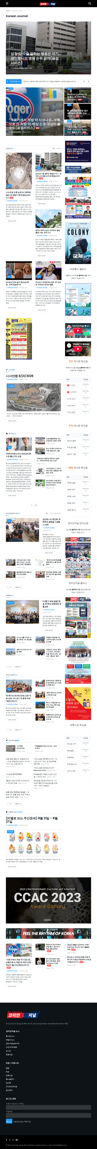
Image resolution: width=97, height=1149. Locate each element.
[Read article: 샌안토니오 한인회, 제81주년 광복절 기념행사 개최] (22, 530)
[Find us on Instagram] (13, 1140)
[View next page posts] (36, 505)
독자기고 (10, 603)
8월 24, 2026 (53, 236)
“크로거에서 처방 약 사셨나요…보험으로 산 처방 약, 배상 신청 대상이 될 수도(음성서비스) (34, 124)
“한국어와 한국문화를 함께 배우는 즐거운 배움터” (53, 562)
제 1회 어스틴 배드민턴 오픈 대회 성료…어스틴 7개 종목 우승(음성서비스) (18, 698)
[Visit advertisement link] (48, 900)
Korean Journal (17, 11)
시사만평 (10, 386)
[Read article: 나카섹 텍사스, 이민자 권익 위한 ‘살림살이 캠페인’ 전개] (40, 470)
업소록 (8, 1083)
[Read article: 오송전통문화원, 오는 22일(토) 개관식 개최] (40, 441)
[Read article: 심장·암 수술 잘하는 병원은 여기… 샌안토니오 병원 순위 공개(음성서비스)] (48, 162)
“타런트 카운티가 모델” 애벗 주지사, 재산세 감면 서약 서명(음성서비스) (35, 58)
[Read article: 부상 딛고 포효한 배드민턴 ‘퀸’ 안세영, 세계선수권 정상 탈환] (48, 270)
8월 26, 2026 (27, 132)
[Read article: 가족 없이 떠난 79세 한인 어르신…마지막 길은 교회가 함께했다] (10, 562)
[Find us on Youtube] (17, 1140)
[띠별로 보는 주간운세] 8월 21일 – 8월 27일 (32, 820)
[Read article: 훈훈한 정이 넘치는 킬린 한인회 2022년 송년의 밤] (40, 717)
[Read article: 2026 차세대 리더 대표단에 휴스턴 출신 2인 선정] (19, 444)
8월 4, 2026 (23, 704)
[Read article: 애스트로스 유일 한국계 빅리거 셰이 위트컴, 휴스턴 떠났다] (40, 483)
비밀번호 (9, 1111)
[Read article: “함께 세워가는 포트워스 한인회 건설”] (40, 695)
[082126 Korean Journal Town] (78, 557)
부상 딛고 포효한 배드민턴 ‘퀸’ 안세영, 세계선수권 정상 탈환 (48, 283)
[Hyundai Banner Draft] (78, 169)
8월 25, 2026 (24, 201)
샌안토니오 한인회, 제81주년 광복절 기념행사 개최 (52, 522)
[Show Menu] (7, 3)
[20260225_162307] (78, 663)
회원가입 (9, 1054)
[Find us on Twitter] (10, 1140)
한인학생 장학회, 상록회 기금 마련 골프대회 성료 (53, 574)
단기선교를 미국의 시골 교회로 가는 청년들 (24, 638)
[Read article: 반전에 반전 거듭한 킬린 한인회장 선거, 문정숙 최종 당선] (40, 683)
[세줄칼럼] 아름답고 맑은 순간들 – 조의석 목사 (45, 775)
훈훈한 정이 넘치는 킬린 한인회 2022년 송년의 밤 (53, 717)
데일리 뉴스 (10, 1040)
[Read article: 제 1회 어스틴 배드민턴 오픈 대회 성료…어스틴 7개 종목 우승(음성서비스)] (19, 686)
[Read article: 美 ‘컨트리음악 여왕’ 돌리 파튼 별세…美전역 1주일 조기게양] (40, 961)
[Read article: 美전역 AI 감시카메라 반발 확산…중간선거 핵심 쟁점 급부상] (40, 947)
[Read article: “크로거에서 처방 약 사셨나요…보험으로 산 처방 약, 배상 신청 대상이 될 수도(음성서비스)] (19, 950)
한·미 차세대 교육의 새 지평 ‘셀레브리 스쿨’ (53, 449)
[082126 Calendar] (78, 299)
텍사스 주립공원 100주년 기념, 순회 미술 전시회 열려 (53, 705)
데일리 (59, 148)
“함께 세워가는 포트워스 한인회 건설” (53, 694)
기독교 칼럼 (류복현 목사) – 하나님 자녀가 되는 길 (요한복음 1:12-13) (45, 761)
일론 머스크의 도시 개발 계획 (24, 650)
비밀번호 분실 (18, 1121)
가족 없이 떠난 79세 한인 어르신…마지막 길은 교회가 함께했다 (24, 562)
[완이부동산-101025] (19, 339)
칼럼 (7, 1068)
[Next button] (83, 48)
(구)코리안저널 (11, 1086)
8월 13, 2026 (21, 567)
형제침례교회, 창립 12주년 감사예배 (24, 573)
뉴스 (11, 89)
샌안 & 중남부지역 (55, 513)
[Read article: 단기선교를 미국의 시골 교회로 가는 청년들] (10, 639)
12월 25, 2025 (51, 688)
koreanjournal (18, 68)
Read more (13, 221)
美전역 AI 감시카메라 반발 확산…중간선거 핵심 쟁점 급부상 (43, 81)
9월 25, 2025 (47, 612)
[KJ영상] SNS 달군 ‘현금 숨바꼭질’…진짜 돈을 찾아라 (17, 283)
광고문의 (9, 1090)
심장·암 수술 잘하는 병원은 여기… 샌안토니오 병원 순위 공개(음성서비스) (48, 175)
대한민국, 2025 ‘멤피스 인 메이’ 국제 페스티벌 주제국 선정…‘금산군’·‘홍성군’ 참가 (53, 652)
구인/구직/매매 (11, 1047)
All (54, 148)
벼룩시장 (9, 1075)
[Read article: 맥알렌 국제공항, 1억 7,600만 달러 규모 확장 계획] (40, 639)
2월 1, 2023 (50, 698)
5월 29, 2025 (21, 643)
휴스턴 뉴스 (10, 1036)
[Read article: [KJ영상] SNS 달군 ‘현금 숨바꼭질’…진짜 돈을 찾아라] (19, 270)
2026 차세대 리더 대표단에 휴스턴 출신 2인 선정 (18, 455)
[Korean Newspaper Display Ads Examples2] (78, 151)
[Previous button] (13, 48)
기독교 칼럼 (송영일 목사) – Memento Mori (44, 769)
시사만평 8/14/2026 (14, 774)
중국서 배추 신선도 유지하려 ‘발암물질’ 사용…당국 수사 (47, 231)
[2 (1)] (78, 703)
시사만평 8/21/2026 (19, 376)
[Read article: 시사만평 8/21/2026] (34, 397)
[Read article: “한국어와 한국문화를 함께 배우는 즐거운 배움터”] (40, 562)
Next (17, 587)
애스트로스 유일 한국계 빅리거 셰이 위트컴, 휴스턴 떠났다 (53, 482)
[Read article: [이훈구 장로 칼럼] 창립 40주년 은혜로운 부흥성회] (22, 612)
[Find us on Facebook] (6, 1140)
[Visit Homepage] (48, 3)
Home (8, 11)
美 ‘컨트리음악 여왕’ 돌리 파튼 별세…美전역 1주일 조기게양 (77, 113)
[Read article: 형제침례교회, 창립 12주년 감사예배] (10, 574)
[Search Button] (89, 3)
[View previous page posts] (31, 505)
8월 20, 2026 (24, 379)
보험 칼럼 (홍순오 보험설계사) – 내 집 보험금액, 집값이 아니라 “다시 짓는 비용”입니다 (18, 761)
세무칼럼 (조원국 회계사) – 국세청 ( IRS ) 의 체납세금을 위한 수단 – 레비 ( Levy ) (45, 783)
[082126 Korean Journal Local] (78, 617)
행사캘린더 (10, 1079)
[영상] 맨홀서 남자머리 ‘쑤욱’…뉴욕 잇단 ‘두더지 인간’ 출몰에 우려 (77, 129)
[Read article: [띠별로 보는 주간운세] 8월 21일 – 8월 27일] (34, 843)
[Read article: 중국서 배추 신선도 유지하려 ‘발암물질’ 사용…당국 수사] (48, 218)
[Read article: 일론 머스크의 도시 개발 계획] (10, 652)
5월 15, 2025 (21, 655)
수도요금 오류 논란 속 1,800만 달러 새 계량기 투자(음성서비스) (18, 195)
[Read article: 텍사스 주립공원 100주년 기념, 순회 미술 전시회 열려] (40, 705)
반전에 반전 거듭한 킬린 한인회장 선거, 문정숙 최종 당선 (53, 682)
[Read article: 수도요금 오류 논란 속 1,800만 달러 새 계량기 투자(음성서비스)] (19, 171)
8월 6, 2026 (50, 567)
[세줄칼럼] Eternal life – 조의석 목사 (46, 747)
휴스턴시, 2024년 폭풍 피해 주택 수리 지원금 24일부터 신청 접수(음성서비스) (79, 959)
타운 (7, 1072)
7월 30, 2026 (21, 577)
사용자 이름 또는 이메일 (15, 1103)
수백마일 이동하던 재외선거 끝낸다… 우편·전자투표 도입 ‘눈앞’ (48, 459)
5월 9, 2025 (50, 659)
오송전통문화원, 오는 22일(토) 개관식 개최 (53, 439)
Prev (10, 587)
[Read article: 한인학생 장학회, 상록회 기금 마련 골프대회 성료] (40, 574)
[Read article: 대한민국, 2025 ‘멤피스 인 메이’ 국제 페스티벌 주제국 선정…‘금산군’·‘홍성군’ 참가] (40, 652)
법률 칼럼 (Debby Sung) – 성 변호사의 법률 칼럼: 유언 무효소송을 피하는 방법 (18, 794)
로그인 (8, 1051)
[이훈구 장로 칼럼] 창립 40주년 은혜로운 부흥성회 (52, 604)
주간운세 (10, 832)
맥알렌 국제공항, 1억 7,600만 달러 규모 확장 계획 (53, 639)
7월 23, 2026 (50, 579)
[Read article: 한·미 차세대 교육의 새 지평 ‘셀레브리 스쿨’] (40, 450)
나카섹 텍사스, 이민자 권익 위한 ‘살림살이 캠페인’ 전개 (54, 470)
